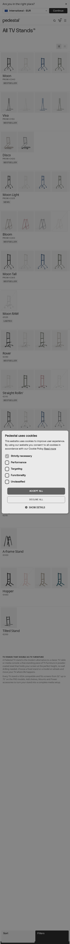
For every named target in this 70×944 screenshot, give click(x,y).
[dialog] (35, 471)
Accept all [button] (36, 491)
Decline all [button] (36, 499)
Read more (50, 448)
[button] (35, 507)
